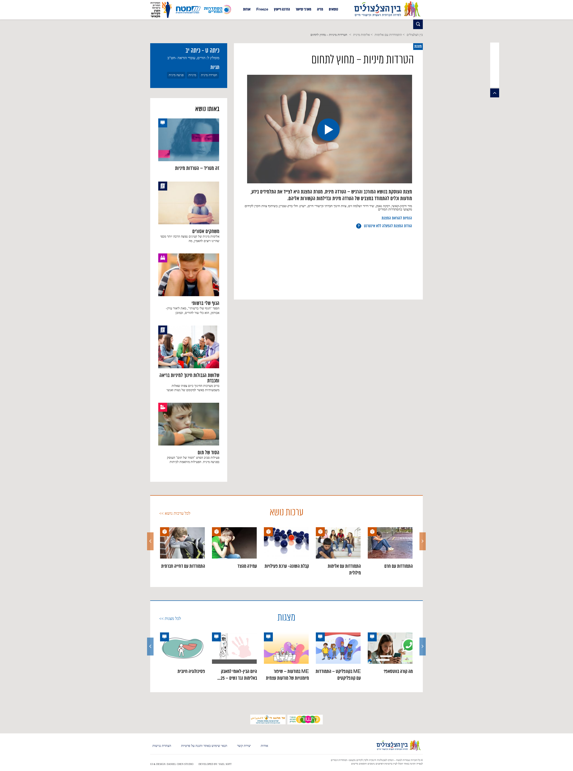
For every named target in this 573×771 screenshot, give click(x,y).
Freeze (262, 9)
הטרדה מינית (209, 75)
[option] (390, 548)
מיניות (192, 75)
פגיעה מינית (176, 75)
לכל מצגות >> (170, 618)
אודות (246, 9)
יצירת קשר (244, 745)
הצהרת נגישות (161, 745)
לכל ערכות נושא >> (174, 513)
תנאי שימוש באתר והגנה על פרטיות (204, 745)
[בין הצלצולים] (387, 17)
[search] (418, 24)
